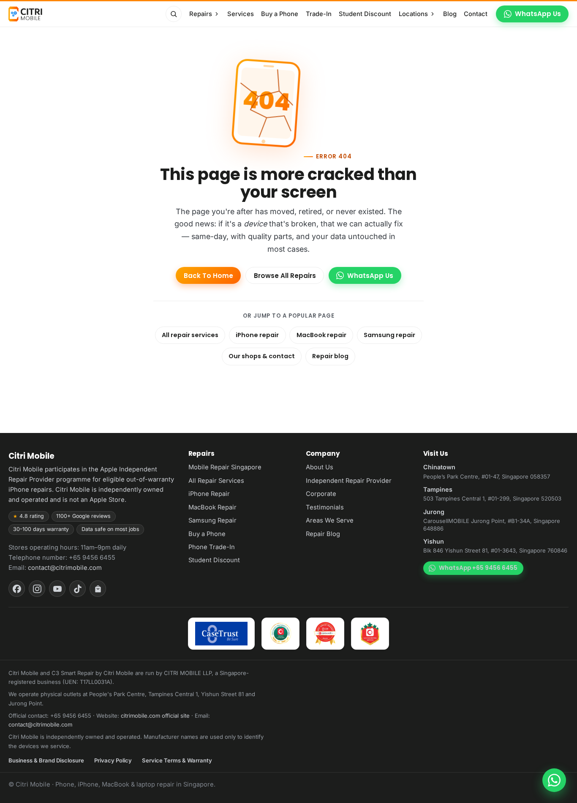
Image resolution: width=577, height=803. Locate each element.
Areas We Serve (330, 520)
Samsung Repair (212, 520)
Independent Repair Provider (349, 481)
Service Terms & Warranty (177, 760)
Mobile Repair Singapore (224, 467)
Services (240, 14)
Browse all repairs (285, 275)
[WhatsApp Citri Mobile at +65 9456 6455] (554, 780)
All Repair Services (216, 481)
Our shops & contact (262, 356)
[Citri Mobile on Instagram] (37, 588)
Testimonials (325, 507)
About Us (319, 467)
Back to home (208, 275)
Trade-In (319, 14)
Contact (475, 14)
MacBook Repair (212, 507)
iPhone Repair (209, 494)
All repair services (190, 335)
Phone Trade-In (211, 547)
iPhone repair (257, 335)
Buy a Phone (279, 14)
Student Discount (365, 14)
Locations (413, 14)
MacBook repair (321, 335)
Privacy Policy (113, 760)
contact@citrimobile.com (65, 568)
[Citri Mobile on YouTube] (57, 588)
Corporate (321, 494)
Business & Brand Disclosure (46, 760)
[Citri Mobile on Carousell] (98, 588)
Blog (450, 14)
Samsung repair (389, 335)
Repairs (200, 14)
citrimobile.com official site (155, 715)
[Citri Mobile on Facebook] (16, 588)
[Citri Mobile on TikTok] (77, 588)
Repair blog (330, 356)
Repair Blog (323, 534)
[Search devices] (174, 14)
